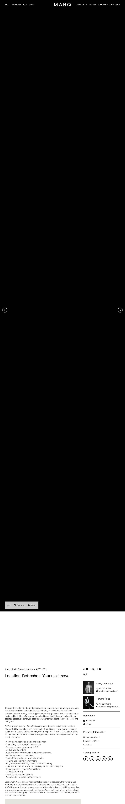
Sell (7, 4)
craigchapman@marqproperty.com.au (109, 691)
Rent (32, 4)
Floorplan (21, 605)
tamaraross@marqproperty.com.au (109, 706)
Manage (16, 4)
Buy (25, 4)
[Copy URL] (104, 758)
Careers (103, 4)
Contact (115, 4)
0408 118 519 (105, 688)
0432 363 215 (105, 704)
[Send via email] (98, 758)
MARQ (62, 4)
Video (33, 605)
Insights (82, 4)
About (92, 4)
